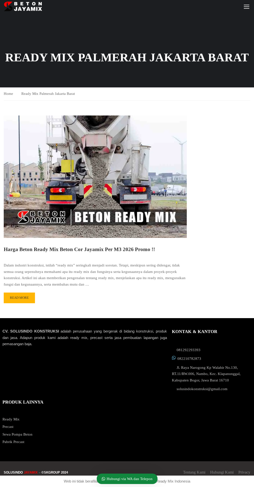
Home (8, 94)
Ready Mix (11, 419)
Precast (7, 427)
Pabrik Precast (13, 442)
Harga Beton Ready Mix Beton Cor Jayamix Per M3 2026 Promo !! (79, 249)
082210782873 (189, 359)
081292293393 (188, 350)
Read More (19, 298)
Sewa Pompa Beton (17, 434)
